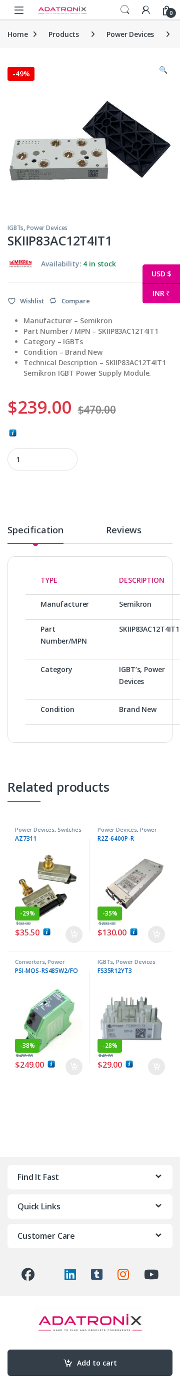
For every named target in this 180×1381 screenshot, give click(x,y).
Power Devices (130, 34)
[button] (163, 70)
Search (125, 9)
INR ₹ (156, 293)
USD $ (156, 273)
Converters (30, 961)
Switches (70, 829)
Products (63, 34)
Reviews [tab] (124, 530)
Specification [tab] (36, 530)
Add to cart (97, 1363)
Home (18, 34)
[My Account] (146, 9)
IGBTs (16, 228)
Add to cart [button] (74, 934)
